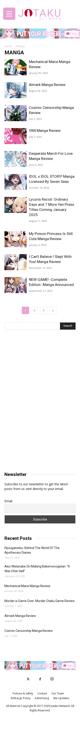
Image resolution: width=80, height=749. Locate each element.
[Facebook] (40, 678)
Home (8, 46)
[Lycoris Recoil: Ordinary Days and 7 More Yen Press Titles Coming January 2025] (15, 205)
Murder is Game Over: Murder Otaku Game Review (39, 601)
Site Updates (61, 698)
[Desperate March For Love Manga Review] (15, 159)
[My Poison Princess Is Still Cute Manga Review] (15, 239)
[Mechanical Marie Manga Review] (15, 67)
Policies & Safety (23, 693)
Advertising (42, 698)
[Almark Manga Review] (15, 90)
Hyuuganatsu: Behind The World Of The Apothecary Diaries (32, 550)
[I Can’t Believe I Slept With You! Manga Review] (15, 262)
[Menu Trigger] (9, 14)
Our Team (57, 693)
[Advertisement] (40, 368)
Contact (42, 693)
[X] (28, 678)
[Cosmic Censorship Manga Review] (15, 113)
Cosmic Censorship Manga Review (28, 631)
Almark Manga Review (47, 84)
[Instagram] (52, 678)
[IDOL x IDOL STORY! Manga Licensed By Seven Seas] (15, 182)
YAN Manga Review (45, 130)
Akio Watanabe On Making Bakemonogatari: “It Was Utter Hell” (37, 569)
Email (8, 501)
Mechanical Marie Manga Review (27, 586)
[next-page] (53, 310)
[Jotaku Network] (40, 13)
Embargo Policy (20, 698)
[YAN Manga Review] (15, 136)
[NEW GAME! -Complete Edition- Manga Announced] (15, 285)
